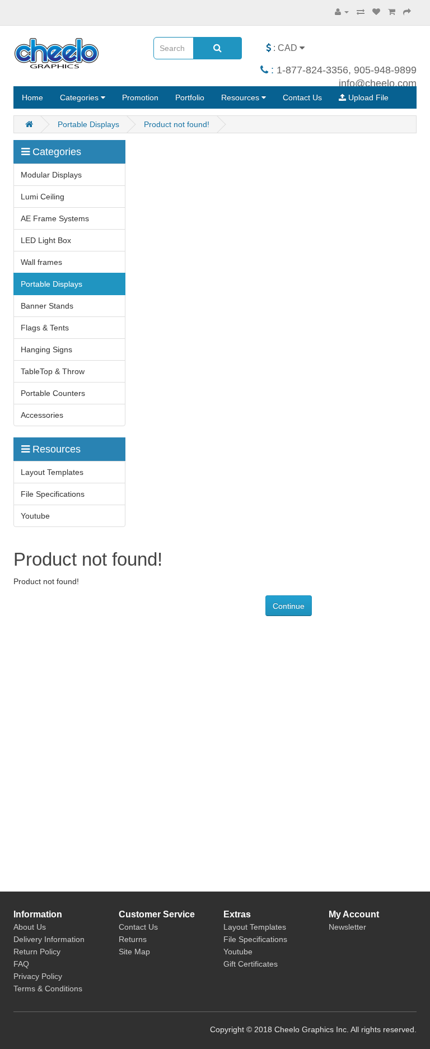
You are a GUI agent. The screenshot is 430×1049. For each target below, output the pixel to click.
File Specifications (53, 493)
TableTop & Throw (53, 371)
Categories (80, 97)
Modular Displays (51, 174)
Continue (289, 606)
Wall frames (41, 262)
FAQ (21, 963)
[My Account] (342, 11)
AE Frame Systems (55, 218)
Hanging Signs (46, 349)
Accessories (42, 415)
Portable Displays (88, 124)
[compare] (360, 11)
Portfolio (189, 97)
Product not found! (176, 124)
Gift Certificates (250, 963)
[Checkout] (407, 11)
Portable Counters (53, 393)
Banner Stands (47, 305)
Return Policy (36, 951)
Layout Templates (52, 472)
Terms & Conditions (47, 988)
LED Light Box (46, 240)
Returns (133, 939)
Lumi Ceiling (42, 196)
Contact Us (302, 97)
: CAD (285, 48)
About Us (29, 926)
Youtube (35, 515)
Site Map (134, 951)
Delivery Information (49, 939)
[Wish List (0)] (376, 11)
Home (32, 97)
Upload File (367, 97)
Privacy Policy (37, 976)
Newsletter (347, 926)
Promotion (140, 97)
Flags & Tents (45, 327)
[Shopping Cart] (391, 11)
